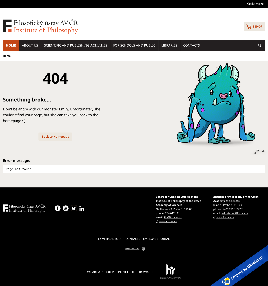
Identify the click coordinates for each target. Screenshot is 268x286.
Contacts (191, 45)
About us (30, 45)
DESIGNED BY (132, 248)
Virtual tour (112, 239)
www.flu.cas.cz (225, 217)
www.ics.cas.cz (168, 221)
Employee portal (156, 239)
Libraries (169, 45)
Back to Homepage (55, 137)
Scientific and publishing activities (75, 45)
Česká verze (255, 4)
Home (11, 45)
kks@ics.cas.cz (173, 217)
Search (259, 45)
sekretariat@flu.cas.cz (235, 213)
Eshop (258, 26)
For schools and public (134, 45)
